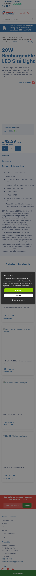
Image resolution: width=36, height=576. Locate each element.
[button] (18, 300)
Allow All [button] (18, 290)
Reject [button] (18, 295)
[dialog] (18, 288)
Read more (26, 285)
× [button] (32, 274)
